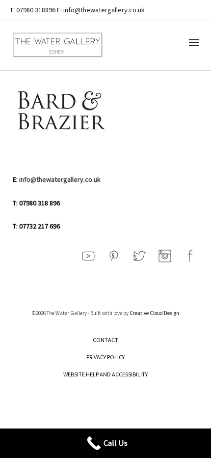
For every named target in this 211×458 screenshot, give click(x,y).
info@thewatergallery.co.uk (60, 179)
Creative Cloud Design (154, 313)
